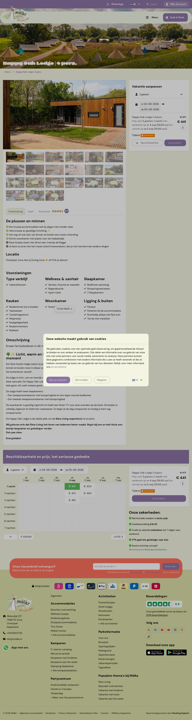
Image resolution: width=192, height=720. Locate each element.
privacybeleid (58, 366)
